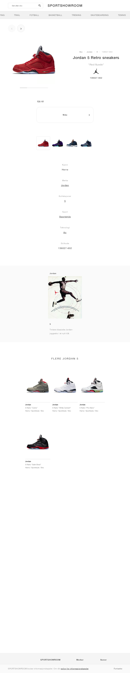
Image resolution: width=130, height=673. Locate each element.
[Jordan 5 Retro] (43, 143)
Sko (81, 52)
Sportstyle (65, 216)
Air (65, 232)
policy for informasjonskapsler (75, 668)
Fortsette (118, 668)
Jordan (90, 52)
